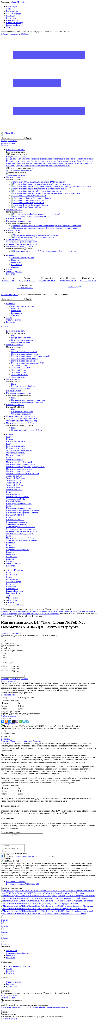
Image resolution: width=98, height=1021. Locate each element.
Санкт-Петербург (18, 2)
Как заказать (16, 265)
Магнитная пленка (14, 494)
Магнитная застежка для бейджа (20, 538)
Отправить (6, 859)
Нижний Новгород (14, 23)
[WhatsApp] (20, 721)
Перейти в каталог (9, 1019)
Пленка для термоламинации (19, 508)
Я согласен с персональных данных (29, 856)
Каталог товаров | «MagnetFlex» (22, 611)
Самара (9, 9)
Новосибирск (12, 20)
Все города (73, 286)
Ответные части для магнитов (19, 170)
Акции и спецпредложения (18, 966)
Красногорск (11, 6)
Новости (15, 260)
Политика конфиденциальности (15, 1007)
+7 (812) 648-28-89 (9, 141)
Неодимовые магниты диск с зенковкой (58, 159)
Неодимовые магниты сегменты (56, 166)
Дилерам (15, 267)
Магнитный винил (14, 460)
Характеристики (17, 741)
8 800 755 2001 (8, 280)
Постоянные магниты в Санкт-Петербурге (55, 611)
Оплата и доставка (14, 271)
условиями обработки (24, 856)
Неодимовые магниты (16, 156)
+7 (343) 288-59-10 (47, 280)
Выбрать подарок (8, 716)
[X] (13, 721)
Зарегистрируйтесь (9, 294)
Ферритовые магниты (15, 175)
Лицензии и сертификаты (22, 258)
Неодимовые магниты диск (18, 161)
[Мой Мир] (9, 721)
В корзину (5, 679)
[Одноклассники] (6, 721)
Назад (13, 335)
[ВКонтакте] (2, 721)
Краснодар (10, 16)
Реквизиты (16, 262)
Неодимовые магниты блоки (69, 161)
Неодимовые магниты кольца (43, 161)
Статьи (9, 269)
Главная (4, 611)
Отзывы (28, 741)
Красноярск (11, 18)
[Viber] (16, 721)
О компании (11, 951)
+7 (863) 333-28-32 (25, 288)
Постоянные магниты (15, 446)
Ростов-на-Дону (13, 25)
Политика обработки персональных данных (48, 1007)
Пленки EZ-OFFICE (15, 520)
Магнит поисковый (85, 159)
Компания (10, 255)
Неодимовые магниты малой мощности (46, 163)
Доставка (37, 741)
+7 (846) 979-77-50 (27, 280)
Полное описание (8, 695)
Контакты (10, 274)
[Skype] (24, 721)
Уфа (8, 27)
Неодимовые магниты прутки (29, 166)
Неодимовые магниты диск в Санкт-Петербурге (38, 614)
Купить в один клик (19, 679)
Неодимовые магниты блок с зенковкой (23, 159)
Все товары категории (16, 881)
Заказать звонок (8, 143)
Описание (5, 741)
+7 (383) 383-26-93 (88, 280)
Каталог (4, 326)
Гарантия (10, 984)
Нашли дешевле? (8, 681)
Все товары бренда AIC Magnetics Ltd (22, 884)
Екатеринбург (12, 11)
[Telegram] (27, 721)
